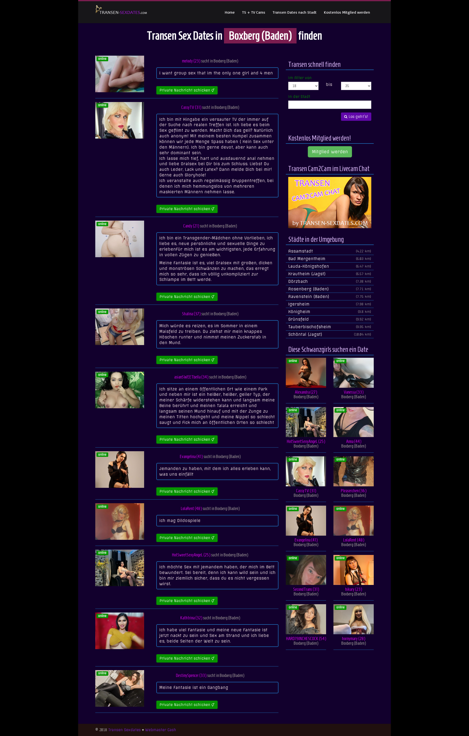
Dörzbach (329, 281)
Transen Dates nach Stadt (295, 12)
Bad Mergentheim (329, 258)
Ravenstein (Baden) (329, 296)
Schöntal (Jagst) (329, 334)
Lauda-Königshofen (329, 266)
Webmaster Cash (160, 730)
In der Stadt (299, 96)
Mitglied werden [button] (330, 151)
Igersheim (329, 304)
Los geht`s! (357, 116)
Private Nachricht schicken (186, 90)
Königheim (329, 311)
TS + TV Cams (253, 12)
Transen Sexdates (124, 730)
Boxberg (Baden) (225, 60)
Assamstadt (329, 251)
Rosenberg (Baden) (329, 288)
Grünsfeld (329, 319)
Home (230, 12)
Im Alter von (300, 78)
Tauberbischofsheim (329, 326)
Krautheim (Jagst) (329, 273)
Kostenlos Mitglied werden (347, 12)
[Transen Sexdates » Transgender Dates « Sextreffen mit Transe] (121, 12)
